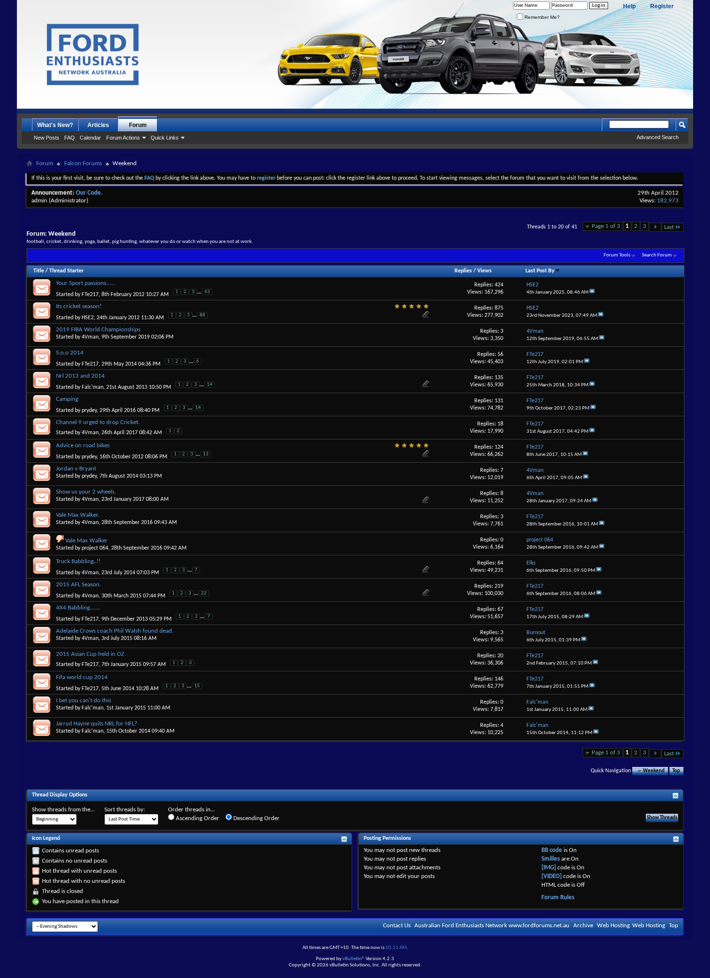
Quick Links (165, 138)
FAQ (69, 138)
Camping (67, 399)
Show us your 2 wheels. (86, 492)
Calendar (90, 138)
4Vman (90, 337)
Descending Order (256, 818)
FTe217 (90, 295)
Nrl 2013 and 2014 (80, 376)
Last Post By (539, 271)
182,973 (668, 201)
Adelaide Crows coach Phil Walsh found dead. (114, 631)
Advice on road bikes (83, 445)
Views (484, 271)
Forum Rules (557, 897)
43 (207, 292)
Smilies (550, 859)
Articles (98, 125)
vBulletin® (353, 959)
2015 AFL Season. (78, 584)
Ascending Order (196, 818)
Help (629, 6)
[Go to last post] (592, 292)
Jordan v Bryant (76, 469)
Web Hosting (613, 925)
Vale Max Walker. (77, 515)
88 (202, 315)
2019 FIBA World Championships (98, 329)
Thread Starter (66, 271)
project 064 (95, 548)
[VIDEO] (551, 876)
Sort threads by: (124, 810)
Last (669, 227)
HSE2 (88, 318)
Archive (583, 925)
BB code (551, 850)
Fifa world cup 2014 (82, 677)
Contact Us (397, 925)
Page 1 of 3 (606, 226)
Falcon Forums (83, 163)
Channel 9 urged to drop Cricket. (98, 422)
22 (204, 593)
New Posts (46, 138)
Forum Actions (123, 138)
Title (38, 271)
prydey (89, 410)
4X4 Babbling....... (78, 608)
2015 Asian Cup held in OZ (90, 654)
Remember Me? (541, 17)
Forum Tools (617, 255)
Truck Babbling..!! (78, 561)
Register (662, 6)
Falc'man (92, 387)
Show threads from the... (63, 810)
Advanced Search (658, 137)
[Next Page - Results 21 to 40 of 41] (655, 227)
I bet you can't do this (83, 700)
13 (206, 454)
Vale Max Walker (86, 541)
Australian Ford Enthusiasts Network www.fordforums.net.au (491, 925)
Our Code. (89, 193)
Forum (138, 125)
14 (210, 384)
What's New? (55, 125)
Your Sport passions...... (85, 283)
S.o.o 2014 (70, 353)
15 (197, 686)
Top (676, 771)
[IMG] (548, 868)
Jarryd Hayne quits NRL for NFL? (96, 724)
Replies (463, 271)
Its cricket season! (78, 306)
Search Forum (657, 255)
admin (39, 201)
